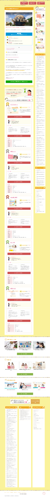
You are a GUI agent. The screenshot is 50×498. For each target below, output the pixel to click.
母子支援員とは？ (8, 427)
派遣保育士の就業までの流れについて (40, 159)
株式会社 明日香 (35, 427)
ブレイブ (37, 192)
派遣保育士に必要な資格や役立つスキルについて (11, 479)
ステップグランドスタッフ (39, 201)
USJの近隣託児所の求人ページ (9, 78)
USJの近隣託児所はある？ (39, 78)
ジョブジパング (38, 207)
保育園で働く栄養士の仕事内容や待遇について (24, 414)
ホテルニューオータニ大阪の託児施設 (10, 48)
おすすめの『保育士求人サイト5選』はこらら (19, 81)
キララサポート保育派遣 (40, 45)
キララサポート (14, 104)
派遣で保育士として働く (17, 5)
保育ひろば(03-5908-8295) (39, 196)
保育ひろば (13, 288)
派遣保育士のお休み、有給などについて (41, 119)
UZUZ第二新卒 (10, 42)
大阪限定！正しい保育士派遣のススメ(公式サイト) (10, 5)
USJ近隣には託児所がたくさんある (10, 49)
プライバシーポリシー (23, 492)
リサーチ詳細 (19, 492)
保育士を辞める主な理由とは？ (40, 91)
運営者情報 (11, 492)
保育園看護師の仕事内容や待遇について (24, 415)
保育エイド (9, 39)
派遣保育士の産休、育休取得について (40, 138)
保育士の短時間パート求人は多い (40, 83)
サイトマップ (8, 492)
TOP (5, 492)
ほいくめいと (38, 206)
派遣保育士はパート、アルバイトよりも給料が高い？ (11, 452)
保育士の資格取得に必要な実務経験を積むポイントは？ (12, 421)
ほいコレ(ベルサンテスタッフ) (11, 389)
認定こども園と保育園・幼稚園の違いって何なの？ (11, 459)
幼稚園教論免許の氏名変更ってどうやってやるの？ (11, 460)
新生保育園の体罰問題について (9, 423)
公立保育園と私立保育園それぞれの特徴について (11, 486)
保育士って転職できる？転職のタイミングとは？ (11, 441)
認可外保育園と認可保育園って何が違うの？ (11, 448)
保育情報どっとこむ (39, 195)
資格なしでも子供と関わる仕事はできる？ (10, 428)
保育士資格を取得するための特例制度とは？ (11, 465)
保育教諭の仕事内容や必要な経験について (39, 369)
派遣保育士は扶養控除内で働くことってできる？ (11, 458)
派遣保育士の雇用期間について (40, 137)
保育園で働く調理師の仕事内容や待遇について (24, 413)
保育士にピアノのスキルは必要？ (10, 485)
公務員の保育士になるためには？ (40, 97)
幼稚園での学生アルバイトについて (40, 77)
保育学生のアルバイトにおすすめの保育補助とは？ (11, 422)
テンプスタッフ (35, 421)
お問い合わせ (15, 492)
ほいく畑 (12, 242)
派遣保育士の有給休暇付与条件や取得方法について (11, 480)
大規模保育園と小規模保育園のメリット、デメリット (11, 449)
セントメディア (35, 426)
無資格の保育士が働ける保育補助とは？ (41, 90)
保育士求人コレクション (39, 191)
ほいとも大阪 (35, 413)
